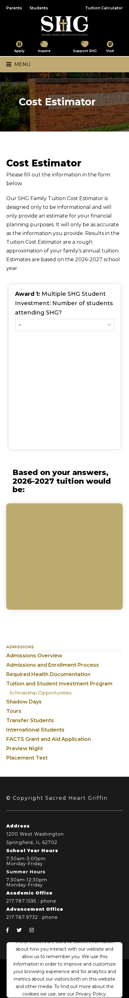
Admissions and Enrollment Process (52, 665)
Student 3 (25, 395)
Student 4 (25, 421)
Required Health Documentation (48, 674)
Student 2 (25, 369)
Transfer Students (30, 720)
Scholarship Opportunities (40, 693)
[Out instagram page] (31, 930)
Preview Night (24, 748)
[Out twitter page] (19, 930)
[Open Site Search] (120, 64)
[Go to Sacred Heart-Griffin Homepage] (64, 26)
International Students (35, 730)
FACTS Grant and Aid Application (48, 739)
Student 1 (25, 343)
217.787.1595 (21, 901)
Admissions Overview (34, 656)
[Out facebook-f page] (7, 930)
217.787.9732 (22, 917)
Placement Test (27, 758)
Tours (13, 711)
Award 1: (64, 303)
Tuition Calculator (104, 8)
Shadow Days (24, 702)
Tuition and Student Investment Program (59, 684)
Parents (14, 8)
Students (38, 8)
